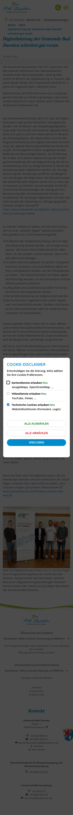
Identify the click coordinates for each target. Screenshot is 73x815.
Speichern (36, 442)
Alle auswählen (36, 423)
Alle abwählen (36, 433)
